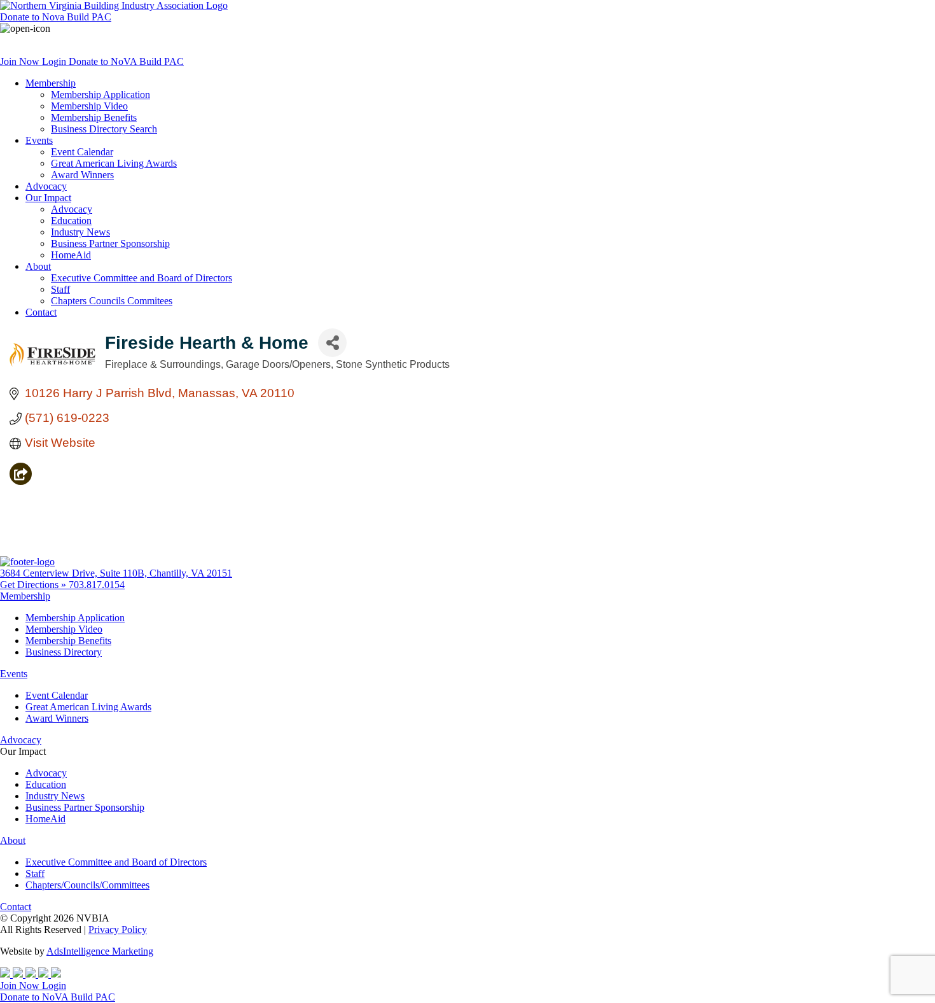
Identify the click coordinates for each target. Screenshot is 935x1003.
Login (55, 61)
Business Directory (63, 652)
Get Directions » (34, 584)
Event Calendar (82, 151)
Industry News (80, 232)
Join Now (21, 61)
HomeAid (71, 254)
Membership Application (100, 94)
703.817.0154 (97, 584)
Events (39, 140)
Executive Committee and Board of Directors (141, 277)
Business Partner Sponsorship (110, 243)
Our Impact (48, 197)
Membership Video (89, 106)
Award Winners (82, 174)
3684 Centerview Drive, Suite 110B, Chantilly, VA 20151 (116, 573)
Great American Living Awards (114, 163)
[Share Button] (332, 342)
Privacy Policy (117, 929)
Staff (60, 289)
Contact (41, 312)
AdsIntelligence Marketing (99, 951)
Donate (55, 16)
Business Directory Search (104, 128)
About (38, 266)
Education (71, 220)
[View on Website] (21, 480)
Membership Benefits (94, 117)
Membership (50, 83)
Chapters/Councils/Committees (87, 885)
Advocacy (46, 186)
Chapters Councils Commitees (111, 300)
